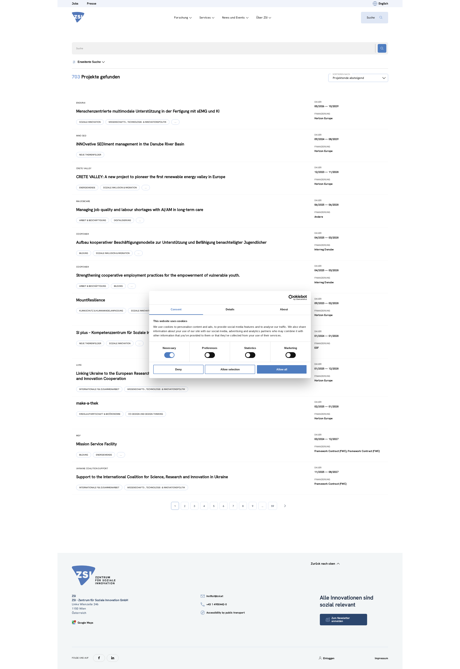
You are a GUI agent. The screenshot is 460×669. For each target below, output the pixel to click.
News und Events (233, 17)
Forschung (181, 17)
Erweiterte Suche (89, 61)
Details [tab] (230, 309)
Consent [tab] (176, 309)
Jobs (75, 3)
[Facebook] (99, 658)
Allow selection (230, 369)
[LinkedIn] (113, 658)
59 (272, 506)
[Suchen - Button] (382, 48)
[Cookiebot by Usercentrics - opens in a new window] (291, 297)
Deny (178, 369)
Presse (91, 3)
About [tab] (284, 309)
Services (205, 17)
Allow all (281, 369)
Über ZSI (262, 17)
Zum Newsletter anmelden (341, 619)
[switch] (210, 355)
